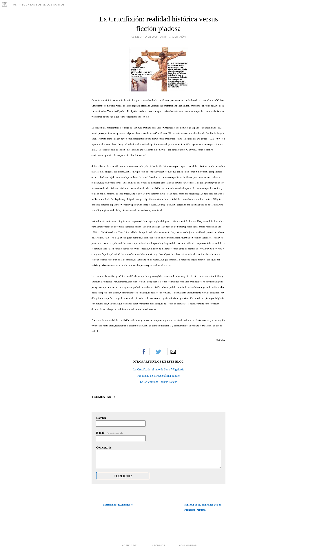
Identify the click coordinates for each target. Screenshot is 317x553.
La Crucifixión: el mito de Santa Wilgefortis (158, 369)
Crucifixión (177, 36)
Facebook (144, 351)
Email (173, 351)
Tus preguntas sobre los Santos (38, 4)
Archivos (158, 545)
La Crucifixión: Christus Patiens (158, 381)
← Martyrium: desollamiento (116, 504)
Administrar (188, 545)
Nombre (101, 417)
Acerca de (129, 545)
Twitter (158, 351)
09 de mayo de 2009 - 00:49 (149, 36)
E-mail (109, 432)
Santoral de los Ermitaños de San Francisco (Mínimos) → (202, 507)
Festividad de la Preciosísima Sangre (158, 375)
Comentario (103, 447)
